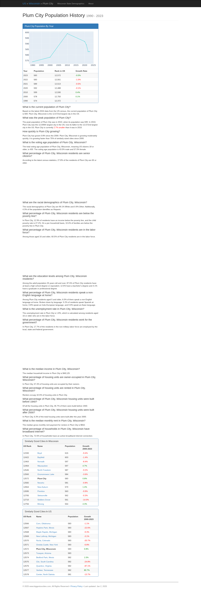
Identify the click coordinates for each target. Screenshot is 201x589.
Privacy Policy (76, 586)
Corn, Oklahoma (43, 523)
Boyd (39, 453)
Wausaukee (42, 466)
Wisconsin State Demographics (70, 3)
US (24, 3)
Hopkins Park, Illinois (45, 528)
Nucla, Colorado (43, 540)
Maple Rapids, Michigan (46, 532)
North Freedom (44, 470)
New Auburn (42, 487)
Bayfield (40, 457)
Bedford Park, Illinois (45, 557)
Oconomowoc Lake (45, 474)
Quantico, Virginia (44, 566)
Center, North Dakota (45, 574)
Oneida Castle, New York (47, 545)
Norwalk (40, 461)
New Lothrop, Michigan (46, 536)
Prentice (41, 491)
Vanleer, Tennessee (44, 570)
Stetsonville (42, 495)
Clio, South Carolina (44, 562)
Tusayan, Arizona (43, 553)
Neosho (40, 483)
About (90, 3)
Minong (40, 504)
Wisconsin (34, 3)
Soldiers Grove (43, 500)
